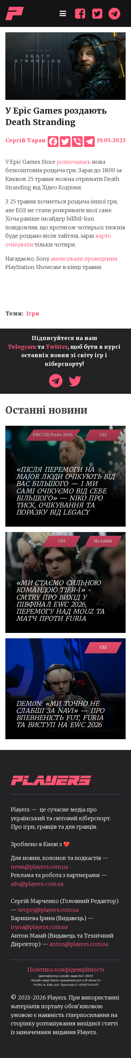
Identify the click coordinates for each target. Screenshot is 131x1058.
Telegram (22, 346)
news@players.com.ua (39, 866)
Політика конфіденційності (65, 969)
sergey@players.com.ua (48, 909)
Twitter (57, 346)
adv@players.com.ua (37, 883)
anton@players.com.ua (78, 944)
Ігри (32, 313)
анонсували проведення (84, 258)
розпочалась (73, 161)
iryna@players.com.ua (39, 926)
